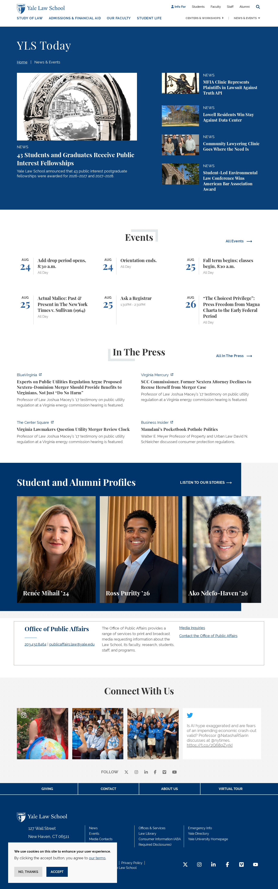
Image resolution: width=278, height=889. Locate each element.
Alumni (245, 7)
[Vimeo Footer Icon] (241, 865)
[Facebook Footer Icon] (227, 865)
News (93, 828)
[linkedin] (146, 772)
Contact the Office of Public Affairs (208, 636)
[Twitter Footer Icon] (185, 865)
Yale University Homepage (208, 839)
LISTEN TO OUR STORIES (202, 482)
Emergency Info (200, 828)
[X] (126, 772)
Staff (230, 7)
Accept (57, 872)
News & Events (245, 18)
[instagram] (136, 772)
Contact (108, 789)
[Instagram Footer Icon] (199, 865)
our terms (97, 858)
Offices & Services (152, 828)
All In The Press (230, 356)
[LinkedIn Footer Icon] (213, 865)
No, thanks (28, 872)
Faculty (216, 7)
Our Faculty (119, 18)
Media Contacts (101, 839)
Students (198, 7)
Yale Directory (198, 834)
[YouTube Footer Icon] (255, 865)
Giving (47, 789)
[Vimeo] (164, 772)
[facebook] (155, 772)
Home (22, 62)
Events (94, 834)
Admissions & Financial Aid (75, 18)
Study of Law (30, 18)
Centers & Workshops (203, 18)
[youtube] (174, 772)
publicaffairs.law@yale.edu (72, 644)
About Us (169, 789)
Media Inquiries (192, 628)
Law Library (147, 834)
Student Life (149, 18)
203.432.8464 (35, 644)
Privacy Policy (131, 863)
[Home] (42, 9)
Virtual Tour (231, 789)
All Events (235, 241)
